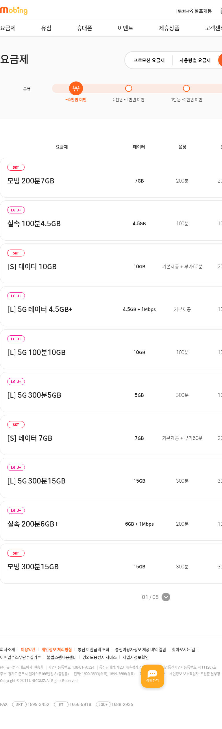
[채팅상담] (152, 676)
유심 (46, 28)
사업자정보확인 (136, 657)
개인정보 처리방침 (56, 649)
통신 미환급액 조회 (93, 649)
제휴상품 (169, 28)
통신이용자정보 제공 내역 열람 (140, 649)
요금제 (8, 28)
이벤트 (125, 28)
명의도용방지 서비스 (99, 657)
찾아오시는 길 (183, 649)
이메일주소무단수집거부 (20, 657)
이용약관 (28, 649)
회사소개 (7, 649)
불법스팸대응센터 (62, 657)
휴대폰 (84, 28)
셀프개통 (203, 10)
